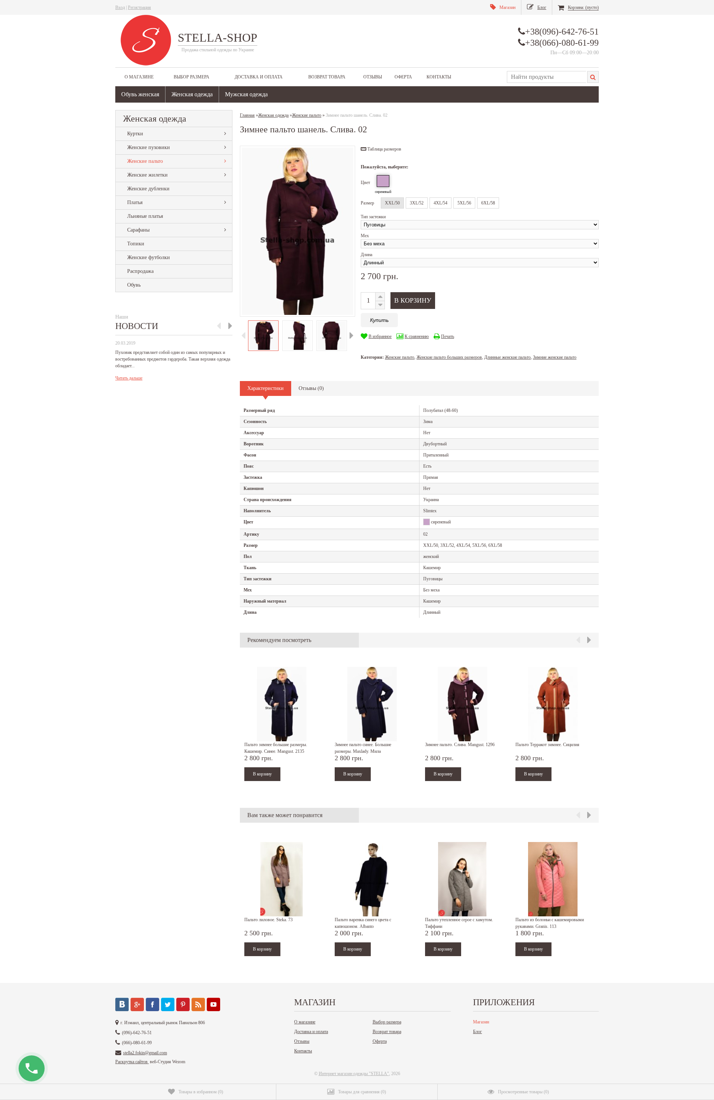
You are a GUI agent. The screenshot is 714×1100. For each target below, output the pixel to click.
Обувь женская (140, 94)
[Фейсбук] (152, 1004)
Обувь (134, 285)
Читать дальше (128, 378)
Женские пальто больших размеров (449, 357)
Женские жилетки (147, 175)
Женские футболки (148, 257)
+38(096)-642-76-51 (562, 31)
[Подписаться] (198, 1004)
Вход (120, 7)
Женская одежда (192, 94)
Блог (477, 1031)
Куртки (135, 133)
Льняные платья (145, 216)
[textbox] (546, 77)
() (200, 1091)
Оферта (403, 77)
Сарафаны (138, 230)
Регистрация (139, 7)
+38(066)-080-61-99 (562, 43)
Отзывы (372, 77)
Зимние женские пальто (554, 357)
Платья (134, 202)
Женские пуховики (148, 147)
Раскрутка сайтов (132, 1061)
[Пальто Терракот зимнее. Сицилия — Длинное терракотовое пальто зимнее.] (552, 704)
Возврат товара (326, 77)
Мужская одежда (246, 94)
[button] (381, 149)
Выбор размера (191, 77)
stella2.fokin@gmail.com (145, 1052)
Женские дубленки (148, 188)
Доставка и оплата (259, 77)
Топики (135, 243)
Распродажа (140, 271)
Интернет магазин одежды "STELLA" (354, 1073)
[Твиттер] (167, 1004)
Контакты (439, 77)
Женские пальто (145, 161)
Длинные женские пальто (507, 357)
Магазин (481, 1022)
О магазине (139, 77)
